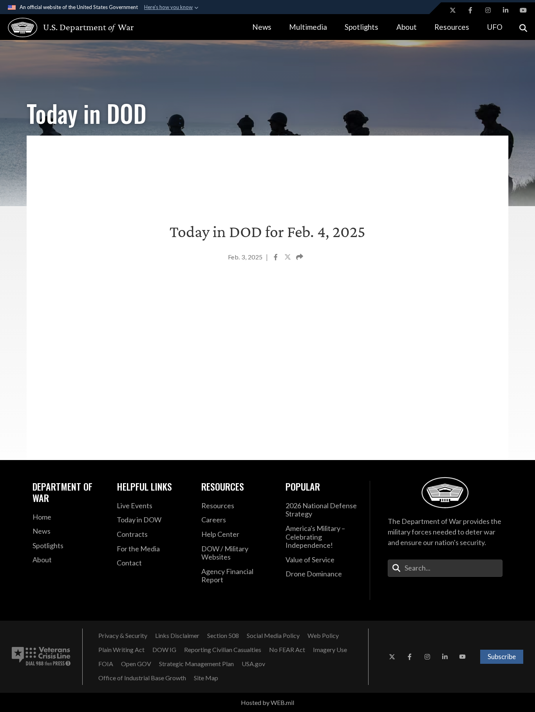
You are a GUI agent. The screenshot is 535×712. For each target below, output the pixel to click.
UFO (494, 26)
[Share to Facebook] (276, 258)
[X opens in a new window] (453, 10)
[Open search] (523, 27)
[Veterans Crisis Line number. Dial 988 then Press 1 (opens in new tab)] (41, 657)
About (406, 26)
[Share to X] (288, 258)
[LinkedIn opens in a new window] (506, 10)
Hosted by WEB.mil (267, 702)
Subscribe (502, 656)
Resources (451, 26)
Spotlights (361, 26)
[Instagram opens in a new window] (488, 10)
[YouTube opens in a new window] (523, 10)
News (261, 26)
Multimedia (308, 26)
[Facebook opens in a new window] (470, 10)
